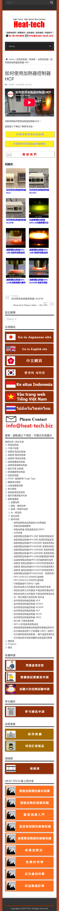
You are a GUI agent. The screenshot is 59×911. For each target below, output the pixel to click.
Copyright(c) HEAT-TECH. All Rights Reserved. (29, 909)
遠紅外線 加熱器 (15, 468)
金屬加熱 (15, 502)
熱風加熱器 (13, 445)
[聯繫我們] (29, 37)
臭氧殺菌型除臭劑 (16, 492)
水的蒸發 (18, 533)
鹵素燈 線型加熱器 (17, 455)
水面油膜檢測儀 (15, 485)
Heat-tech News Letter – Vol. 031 (30, 304)
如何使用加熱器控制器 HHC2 (27, 617)
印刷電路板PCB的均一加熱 (26, 583)
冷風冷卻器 (13, 448)
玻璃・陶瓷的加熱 (19, 509)
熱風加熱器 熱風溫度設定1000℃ (29, 529)
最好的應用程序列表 (17, 495)
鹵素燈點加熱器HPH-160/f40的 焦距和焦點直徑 (36, 553)
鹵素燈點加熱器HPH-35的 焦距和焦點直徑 (34, 539)
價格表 (11, 641)
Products (12, 644)
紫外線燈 (12, 489)
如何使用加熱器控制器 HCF (27, 610)
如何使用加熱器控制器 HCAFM (27, 297)
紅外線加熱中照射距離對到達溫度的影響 (33, 638)
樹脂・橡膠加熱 (18, 506)
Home (11, 59)
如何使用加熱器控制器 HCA (27, 600)
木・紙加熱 (16, 512)
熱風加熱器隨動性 (22, 526)
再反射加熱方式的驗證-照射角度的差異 (32, 587)
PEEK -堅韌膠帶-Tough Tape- (22, 478)
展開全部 (9, 442)
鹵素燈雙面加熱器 (16, 462)
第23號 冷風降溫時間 (24, 621)
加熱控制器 (21, 59)
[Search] (51, 2)
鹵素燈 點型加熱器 (17, 451)
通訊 (10, 647)
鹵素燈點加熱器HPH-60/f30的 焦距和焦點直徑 (35, 543)
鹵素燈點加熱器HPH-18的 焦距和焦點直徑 (34, 536)
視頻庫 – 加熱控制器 (39, 59)
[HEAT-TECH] (29, 26)
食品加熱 (15, 516)
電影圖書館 (13, 499)
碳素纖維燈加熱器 (16, 472)
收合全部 (19, 442)
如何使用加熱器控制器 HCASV (28, 604)
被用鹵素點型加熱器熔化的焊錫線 (30, 522)
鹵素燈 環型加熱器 (17, 458)
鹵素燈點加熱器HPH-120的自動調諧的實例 (34, 556)
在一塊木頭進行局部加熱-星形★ (29, 597)
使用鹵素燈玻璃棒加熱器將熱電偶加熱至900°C (36, 627)
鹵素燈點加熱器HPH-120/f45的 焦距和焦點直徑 (36, 549)
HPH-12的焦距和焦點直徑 (26, 624)
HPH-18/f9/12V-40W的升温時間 (28, 580)
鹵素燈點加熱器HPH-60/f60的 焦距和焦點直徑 (35, 546)
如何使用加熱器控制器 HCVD (28, 614)
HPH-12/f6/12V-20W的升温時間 (28, 577)
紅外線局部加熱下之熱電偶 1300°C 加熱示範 (35, 631)
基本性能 (28, 85)
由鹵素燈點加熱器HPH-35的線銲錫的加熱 (33, 560)
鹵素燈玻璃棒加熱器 (17, 465)
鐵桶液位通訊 (14, 482)
